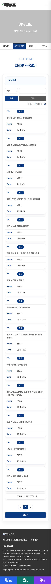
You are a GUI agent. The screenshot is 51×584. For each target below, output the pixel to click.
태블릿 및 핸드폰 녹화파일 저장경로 (21, 145)
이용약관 (34, 540)
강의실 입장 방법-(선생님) (17, 476)
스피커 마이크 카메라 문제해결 (19, 422)
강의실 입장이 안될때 (15, 280)
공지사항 (6, 46)
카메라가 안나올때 (14, 172)
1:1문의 (44, 46)
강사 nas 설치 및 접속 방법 (18, 307)
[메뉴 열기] (46, 5)
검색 (11, 98)
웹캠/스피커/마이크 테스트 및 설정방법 (23, 199)
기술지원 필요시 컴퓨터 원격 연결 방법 (23, 253)
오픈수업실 (25, 580)
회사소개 (6, 540)
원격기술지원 (8, 580)
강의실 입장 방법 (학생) (16, 449)
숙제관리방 (42, 580)
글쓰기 (25, 515)
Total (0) (11, 80)
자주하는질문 (19, 46)
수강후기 (32, 46)
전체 (32, 98)
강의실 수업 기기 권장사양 (18, 226)
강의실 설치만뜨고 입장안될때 (19, 118)
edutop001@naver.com (20, 566)
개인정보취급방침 (20, 540)
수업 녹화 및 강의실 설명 (17, 365)
